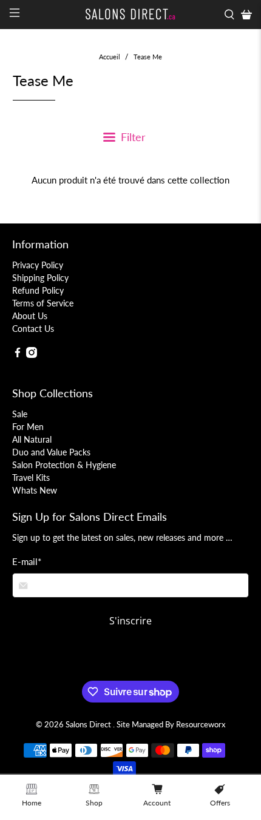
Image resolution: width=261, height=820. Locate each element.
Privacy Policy (37, 265)
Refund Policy (38, 290)
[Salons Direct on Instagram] (31, 354)
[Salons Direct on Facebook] (17, 354)
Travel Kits (31, 477)
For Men (28, 427)
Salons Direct (89, 724)
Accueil (109, 56)
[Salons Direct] (131, 14)
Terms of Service (42, 303)
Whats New (34, 490)
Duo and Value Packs (51, 452)
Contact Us (33, 328)
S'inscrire (130, 620)
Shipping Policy (40, 278)
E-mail (26, 561)
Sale (19, 414)
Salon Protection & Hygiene (64, 465)
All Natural (32, 439)
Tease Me (148, 56)
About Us (29, 316)
